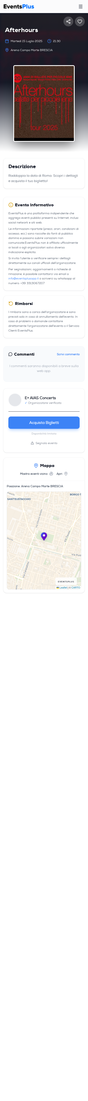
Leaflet (63, 587)
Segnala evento (46, 443)
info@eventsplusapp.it (23, 278)
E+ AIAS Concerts (40, 397)
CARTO (75, 587)
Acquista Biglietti (44, 422)
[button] (44, 536)
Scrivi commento (68, 354)
